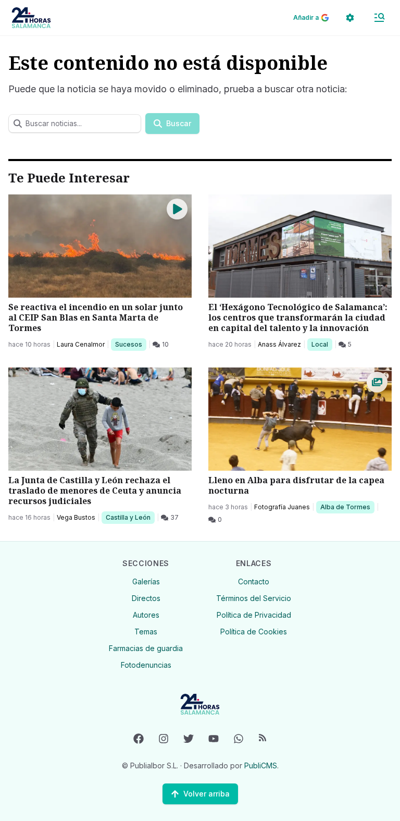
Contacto (253, 581)
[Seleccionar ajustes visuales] (350, 17)
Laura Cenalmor (81, 344)
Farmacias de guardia (146, 648)
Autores (146, 614)
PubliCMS (260, 765)
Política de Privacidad (254, 614)
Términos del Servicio (253, 598)
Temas (145, 631)
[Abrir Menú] (379, 17)
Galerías (146, 581)
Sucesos (130, 344)
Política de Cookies (253, 631)
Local (321, 344)
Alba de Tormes (345, 507)
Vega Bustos (76, 517)
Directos (146, 598)
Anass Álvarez (279, 344)
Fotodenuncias (146, 664)
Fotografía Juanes (282, 507)
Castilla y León (128, 517)
